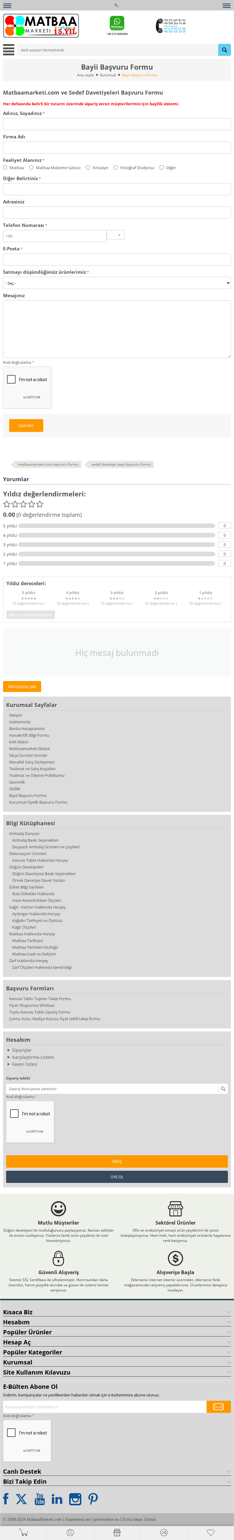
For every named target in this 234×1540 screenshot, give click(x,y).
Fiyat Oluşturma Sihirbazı (32, 1005)
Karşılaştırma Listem (33, 1057)
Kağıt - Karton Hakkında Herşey (37, 907)
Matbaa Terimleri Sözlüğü (35, 947)
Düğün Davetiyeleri (26, 867)
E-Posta (11, 248)
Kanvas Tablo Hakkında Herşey (40, 860)
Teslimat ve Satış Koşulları (32, 768)
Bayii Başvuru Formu (28, 795)
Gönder (26, 425)
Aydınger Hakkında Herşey (36, 913)
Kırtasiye (100, 167)
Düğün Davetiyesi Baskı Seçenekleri (44, 873)
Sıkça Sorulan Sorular (28, 755)
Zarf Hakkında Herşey (28, 960)
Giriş (117, 1161)
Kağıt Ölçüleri (24, 927)
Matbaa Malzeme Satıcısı (57, 167)
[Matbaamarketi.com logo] (41, 25)
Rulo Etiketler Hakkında (33, 893)
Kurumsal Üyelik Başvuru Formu (38, 802)
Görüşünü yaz (22, 686)
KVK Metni (18, 742)
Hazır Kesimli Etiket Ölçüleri (36, 900)
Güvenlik (17, 782)
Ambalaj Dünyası (24, 833)
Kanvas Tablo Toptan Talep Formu (40, 998)
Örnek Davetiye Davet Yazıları (38, 880)
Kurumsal (108, 75)
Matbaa (16, 167)
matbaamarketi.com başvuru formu (48, 464)
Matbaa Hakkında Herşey (32, 934)
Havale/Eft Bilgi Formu (29, 735)
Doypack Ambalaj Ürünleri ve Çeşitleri (46, 847)
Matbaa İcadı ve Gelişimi (34, 954)
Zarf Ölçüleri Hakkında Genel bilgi (42, 967)
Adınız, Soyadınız (22, 113)
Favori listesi (24, 1064)
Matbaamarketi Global (29, 748)
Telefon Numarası (23, 225)
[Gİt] (223, 1089)
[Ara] (224, 50)
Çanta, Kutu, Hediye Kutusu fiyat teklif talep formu (54, 1018)
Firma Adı (14, 137)
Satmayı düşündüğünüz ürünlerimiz (44, 272)
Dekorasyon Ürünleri (28, 853)
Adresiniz (13, 202)
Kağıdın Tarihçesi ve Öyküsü (37, 920)
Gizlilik (14, 788)
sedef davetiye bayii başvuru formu (121, 464)
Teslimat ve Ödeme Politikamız (37, 775)
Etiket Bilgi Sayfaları (26, 887)
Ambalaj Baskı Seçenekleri (35, 840)
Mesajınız (14, 295)
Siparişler (22, 1050)
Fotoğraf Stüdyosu (136, 167)
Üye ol (117, 1177)
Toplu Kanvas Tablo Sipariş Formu (39, 1012)
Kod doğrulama (20, 1096)
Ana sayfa (85, 75)
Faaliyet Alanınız (22, 160)
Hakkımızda (19, 722)
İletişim (15, 715)
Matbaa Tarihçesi (27, 940)
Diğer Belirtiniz (20, 178)
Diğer (170, 167)
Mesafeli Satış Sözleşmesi (31, 762)
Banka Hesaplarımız (27, 728)
